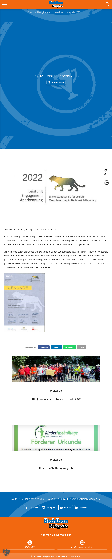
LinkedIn (56, 347)
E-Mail (81, 347)
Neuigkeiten (43, 12)
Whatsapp (69, 347)
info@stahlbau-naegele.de (82, 547)
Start (30, 12)
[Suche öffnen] (107, 4)
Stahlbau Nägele (56, 4)
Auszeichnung (58, 82)
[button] (6, 552)
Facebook (43, 347)
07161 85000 (29, 547)
